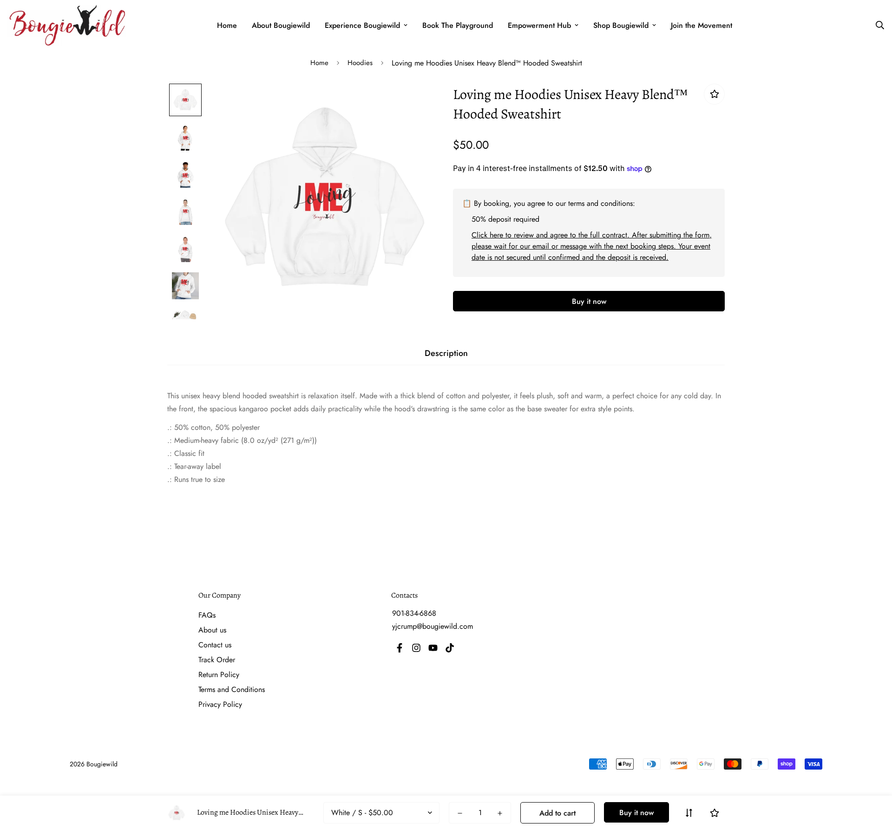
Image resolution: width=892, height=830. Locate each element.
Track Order (216, 659)
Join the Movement (701, 25)
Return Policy (218, 674)
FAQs (207, 615)
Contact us (214, 644)
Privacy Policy (220, 704)
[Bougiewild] (66, 25)
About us (212, 630)
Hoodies (360, 63)
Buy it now (589, 301)
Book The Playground (457, 25)
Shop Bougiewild (621, 25)
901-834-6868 (414, 613)
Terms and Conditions (231, 689)
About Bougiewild (281, 25)
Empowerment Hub (539, 25)
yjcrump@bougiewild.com (432, 626)
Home (227, 25)
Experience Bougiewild (362, 25)
